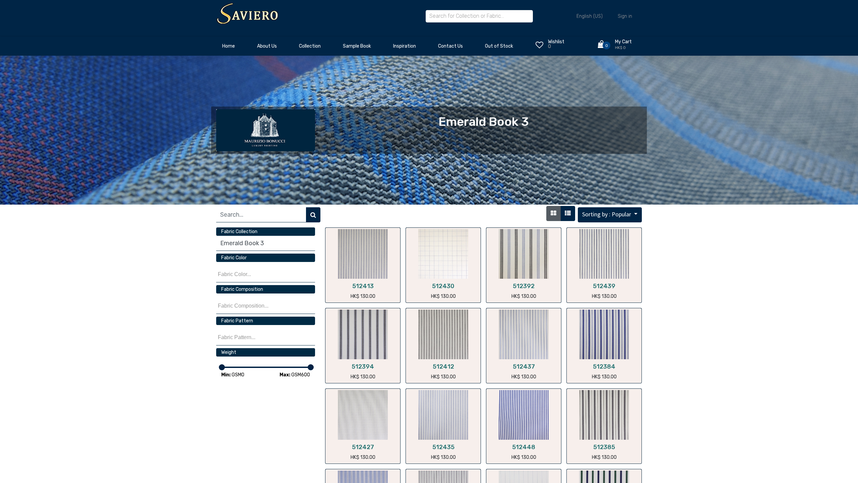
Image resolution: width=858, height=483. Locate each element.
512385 (604, 447)
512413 (363, 286)
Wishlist (556, 42)
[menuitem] (229, 48)
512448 (523, 447)
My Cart (623, 42)
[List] (567, 213)
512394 (363, 366)
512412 (443, 366)
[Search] (313, 214)
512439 (604, 286)
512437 (524, 366)
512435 (443, 447)
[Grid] (553, 213)
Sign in (625, 16)
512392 (524, 286)
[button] (610, 214)
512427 (363, 447)
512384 (604, 366)
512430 (443, 286)
